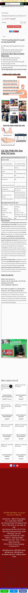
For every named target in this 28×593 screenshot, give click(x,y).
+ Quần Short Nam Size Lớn (7, 185)
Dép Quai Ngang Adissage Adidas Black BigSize (7, 416)
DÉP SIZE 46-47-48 (22, 16)
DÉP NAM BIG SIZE (6, 16)
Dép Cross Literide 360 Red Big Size (7, 455)
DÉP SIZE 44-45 (14, 16)
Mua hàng (10, 26)
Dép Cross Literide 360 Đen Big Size (21, 455)
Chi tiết (4, 36)
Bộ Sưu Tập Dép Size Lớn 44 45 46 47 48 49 (14, 69)
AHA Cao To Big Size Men (12, 281)
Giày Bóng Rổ (4, 216)
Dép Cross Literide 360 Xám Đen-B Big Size (21, 435)
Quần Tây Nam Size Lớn (19, 192)
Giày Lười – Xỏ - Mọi (18, 212)
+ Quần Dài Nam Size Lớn (20, 186)
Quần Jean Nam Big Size (19, 194)
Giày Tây (16, 208)
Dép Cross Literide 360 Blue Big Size (21, 416)
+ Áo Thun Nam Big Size (6, 164)
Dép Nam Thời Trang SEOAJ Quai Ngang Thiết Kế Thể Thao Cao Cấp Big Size (7, 396)
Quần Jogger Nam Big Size (20, 198)
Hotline (5, 591)
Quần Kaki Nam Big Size (19, 196)
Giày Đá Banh (4, 208)
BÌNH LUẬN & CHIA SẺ (9, 381)
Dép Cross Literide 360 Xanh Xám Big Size (7, 435)
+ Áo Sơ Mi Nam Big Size (19, 164)
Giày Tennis (4, 210)
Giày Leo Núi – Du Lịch (6, 218)
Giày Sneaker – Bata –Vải (20, 214)
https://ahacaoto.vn (10, 279)
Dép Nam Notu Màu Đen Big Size (21, 396)
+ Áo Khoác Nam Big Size (7, 199)
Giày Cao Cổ (17, 210)
